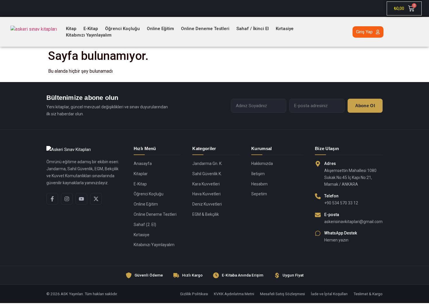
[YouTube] (81, 199)
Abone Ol (365, 105)
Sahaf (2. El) (145, 224)
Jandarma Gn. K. (207, 163)
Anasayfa (143, 163)
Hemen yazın (336, 240)
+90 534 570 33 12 (341, 203)
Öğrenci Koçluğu (148, 194)
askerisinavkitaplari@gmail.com (353, 221)
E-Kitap (140, 184)
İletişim (258, 173)
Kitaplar (141, 173)
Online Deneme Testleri (155, 214)
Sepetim (259, 194)
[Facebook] (52, 199)
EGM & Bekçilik (205, 214)
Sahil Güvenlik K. (207, 173)
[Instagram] (67, 199)
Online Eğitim (146, 204)
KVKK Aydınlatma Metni (234, 293)
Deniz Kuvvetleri (207, 204)
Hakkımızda (262, 163)
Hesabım (259, 184)
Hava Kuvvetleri (206, 194)
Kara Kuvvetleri (206, 184)
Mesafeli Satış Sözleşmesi (282, 293)
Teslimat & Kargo (368, 293)
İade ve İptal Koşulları (329, 293)
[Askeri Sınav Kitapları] (84, 150)
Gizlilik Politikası (194, 293)
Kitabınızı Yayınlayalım (154, 244)
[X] (96, 199)
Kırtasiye (141, 234)
